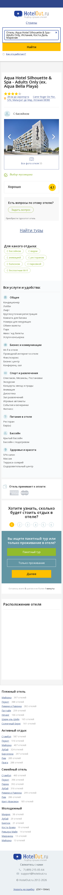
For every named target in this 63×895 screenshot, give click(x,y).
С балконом (13, 263)
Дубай (5, 749)
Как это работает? (16, 54)
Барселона (7, 753)
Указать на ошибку (23, 889)
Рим (4, 758)
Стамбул (6, 736)
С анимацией (14, 257)
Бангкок (6, 823)
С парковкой (34, 263)
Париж (5, 784)
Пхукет (5, 701)
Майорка (6, 697)
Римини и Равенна (12, 706)
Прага (5, 762)
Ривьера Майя (9, 831)
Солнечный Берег (11, 723)
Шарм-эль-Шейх (10, 719)
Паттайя (6, 710)
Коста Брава (9, 827)
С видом (32, 251)
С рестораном (36, 257)
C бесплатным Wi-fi (17, 270)
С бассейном (14, 251)
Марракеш (7, 836)
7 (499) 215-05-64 (33, 870)
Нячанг (5, 714)
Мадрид (6, 814)
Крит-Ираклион (10, 801)
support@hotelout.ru (34, 873)
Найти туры (31, 230)
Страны (31, 23)
